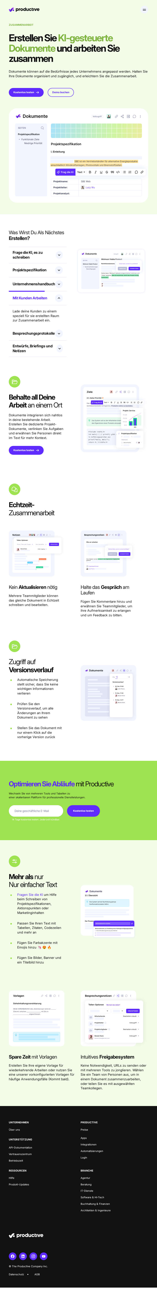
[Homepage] (24, 10)
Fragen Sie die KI (30, 895)
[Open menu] (144, 9)
